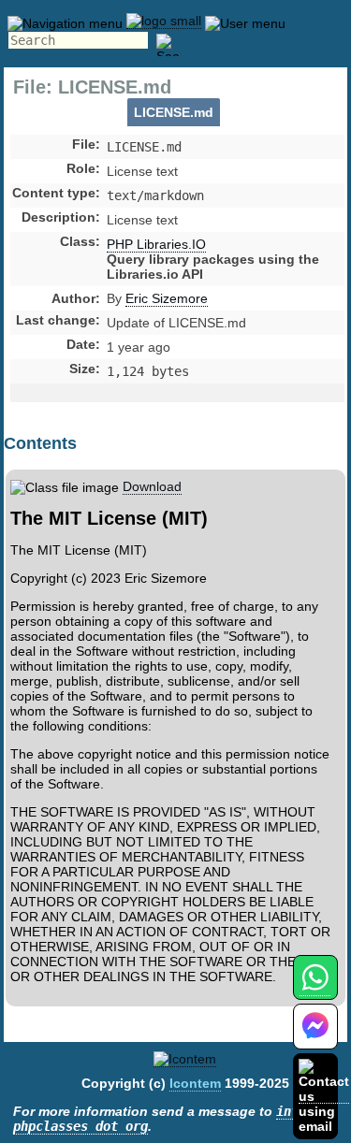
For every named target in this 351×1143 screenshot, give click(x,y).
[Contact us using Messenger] (315, 1038)
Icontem (195, 1083)
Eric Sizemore (166, 298)
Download (152, 486)
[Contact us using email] (324, 1096)
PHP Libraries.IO (156, 244)
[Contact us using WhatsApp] (315, 988)
